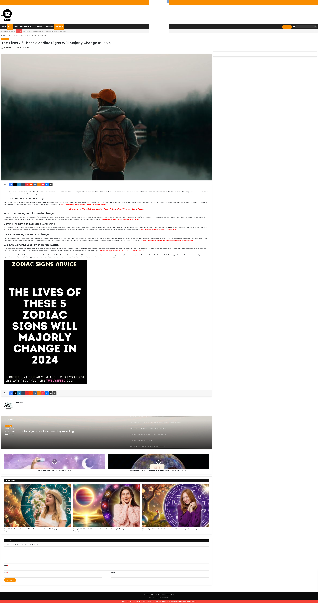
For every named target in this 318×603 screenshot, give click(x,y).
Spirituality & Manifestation (23, 27)
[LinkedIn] (19, 184)
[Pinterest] (27, 184)
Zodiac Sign (59, 27)
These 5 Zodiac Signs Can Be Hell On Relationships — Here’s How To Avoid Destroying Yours (32, 529)
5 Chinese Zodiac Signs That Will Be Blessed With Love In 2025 (39, 31)
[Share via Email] (51, 184)
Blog (10, 27)
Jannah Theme (125, 601)
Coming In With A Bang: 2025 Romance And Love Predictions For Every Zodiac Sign (99, 529)
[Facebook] (11, 184)
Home (4, 27)
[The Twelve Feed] (7, 15)
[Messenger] (47, 184)
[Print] (54, 393)
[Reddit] (31, 184)
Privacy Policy (165, 597)
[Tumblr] (23, 184)
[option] (106, 432)
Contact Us (158, 597)
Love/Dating (38, 27)
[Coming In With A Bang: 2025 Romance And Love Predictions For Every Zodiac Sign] (106, 505)
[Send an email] (10, 47)
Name (6, 565)
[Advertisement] (159, 25)
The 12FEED (7, 47)
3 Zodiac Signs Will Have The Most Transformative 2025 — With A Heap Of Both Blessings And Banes (173, 529)
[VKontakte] (35, 184)
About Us (151, 597)
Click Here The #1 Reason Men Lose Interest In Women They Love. (106, 209)
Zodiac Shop (287, 27)
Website (113, 572)
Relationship (49, 27)
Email (6, 572)
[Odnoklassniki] (39, 184)
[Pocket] (43, 184)
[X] (15, 184)
